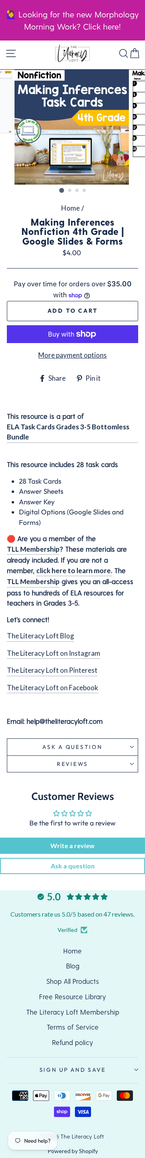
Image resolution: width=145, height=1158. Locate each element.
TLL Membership (33, 549)
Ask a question (72, 747)
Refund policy (72, 1042)
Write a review (72, 845)
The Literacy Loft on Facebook (52, 687)
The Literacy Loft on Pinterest (52, 670)
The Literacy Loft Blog (40, 635)
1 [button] (61, 190)
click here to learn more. (74, 570)
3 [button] (77, 191)
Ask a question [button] (73, 866)
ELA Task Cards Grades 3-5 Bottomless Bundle (68, 431)
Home (70, 208)
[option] (72, 127)
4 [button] (85, 191)
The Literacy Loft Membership (72, 1012)
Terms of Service (73, 1027)
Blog (72, 966)
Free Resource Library (72, 996)
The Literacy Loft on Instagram (53, 653)
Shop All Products (72, 981)
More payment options (72, 355)
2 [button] (70, 191)
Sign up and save (72, 1069)
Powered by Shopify (73, 1150)
